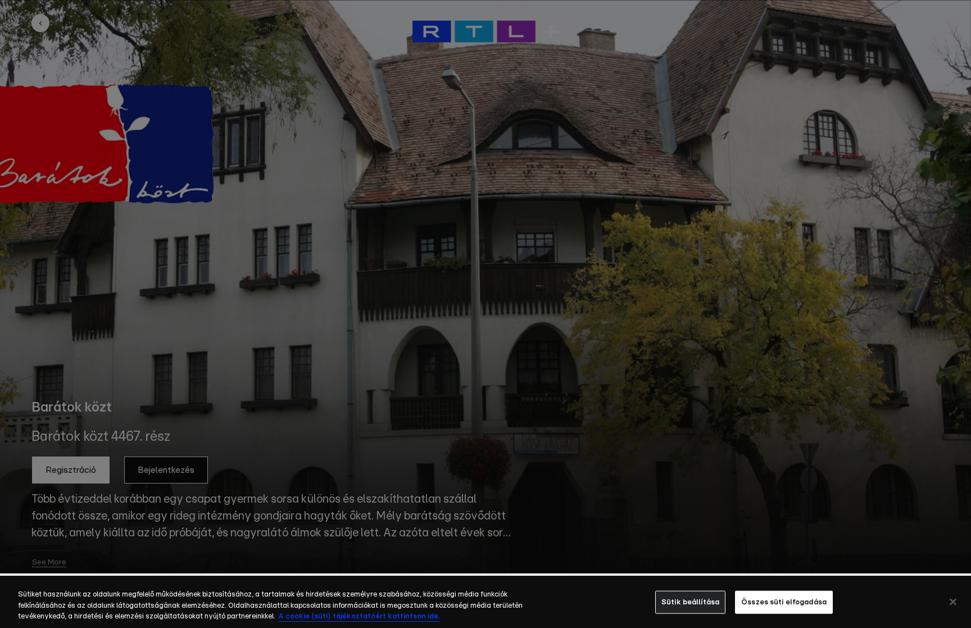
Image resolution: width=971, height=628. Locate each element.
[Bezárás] (953, 601)
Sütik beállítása (690, 602)
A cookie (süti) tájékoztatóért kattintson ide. (359, 616)
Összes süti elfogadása (784, 602)
